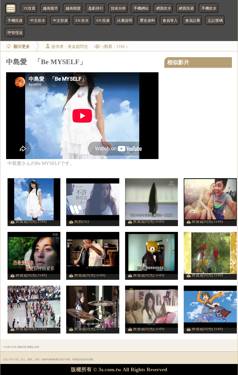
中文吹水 (37, 21)
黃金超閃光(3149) (31, 221)
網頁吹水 (163, 8)
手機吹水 (209, 8)
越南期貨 (73, 8)
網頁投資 (186, 8)
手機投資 (15, 21)
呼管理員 (15, 33)
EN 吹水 (82, 21)
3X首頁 (29, 8)
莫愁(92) (81, 221)
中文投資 (60, 21)
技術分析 (118, 8)
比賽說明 (124, 21)
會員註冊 (192, 21)
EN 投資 (103, 21)
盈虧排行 (95, 8)
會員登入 (170, 21)
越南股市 (50, 8)
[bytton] (11, 8)
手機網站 (141, 8)
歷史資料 (147, 21)
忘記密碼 (215, 21)
